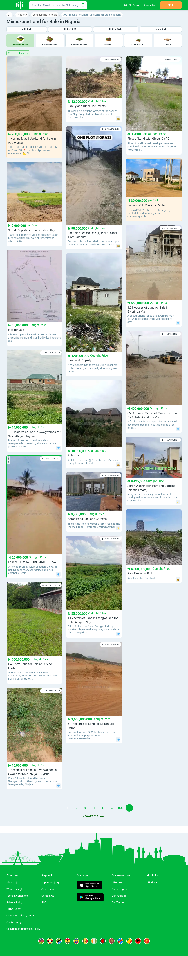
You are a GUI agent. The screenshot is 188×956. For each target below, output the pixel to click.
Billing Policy (13, 908)
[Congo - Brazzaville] (129, 941)
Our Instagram (120, 889)
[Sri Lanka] (112, 941)
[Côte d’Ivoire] (94, 941)
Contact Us (47, 895)
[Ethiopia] (76, 941)
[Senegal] (85, 941)
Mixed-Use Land (16, 53)
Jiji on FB (117, 882)
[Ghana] (67, 941)
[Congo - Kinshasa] (120, 941)
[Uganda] (50, 941)
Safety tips (47, 889)
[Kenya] (41, 941)
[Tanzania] (59, 941)
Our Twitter (118, 902)
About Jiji (11, 882)
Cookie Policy (13, 922)
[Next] (129, 808)
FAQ (43, 902)
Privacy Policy (14, 902)
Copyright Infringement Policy (23, 928)
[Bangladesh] (103, 941)
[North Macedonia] (147, 941)
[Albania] (138, 941)
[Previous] (58, 808)
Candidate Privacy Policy (20, 915)
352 (120, 807)
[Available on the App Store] (89, 885)
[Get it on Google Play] (90, 897)
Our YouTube (119, 895)
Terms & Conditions (17, 895)
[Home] (19, 5)
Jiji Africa (152, 882)
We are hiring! (14, 889)
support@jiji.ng (50, 882)
